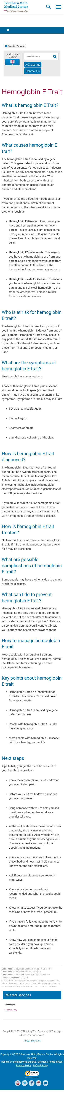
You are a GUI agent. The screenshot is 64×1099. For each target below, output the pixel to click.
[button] (12, 62)
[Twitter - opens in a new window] (25, 1083)
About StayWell (32, 1040)
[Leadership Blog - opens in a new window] (45, 1083)
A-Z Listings (32, 64)
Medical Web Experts (24, 1061)
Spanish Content (16, 46)
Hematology (11, 1010)
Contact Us (33, 71)
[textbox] (38, 56)
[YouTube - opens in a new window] (18, 1083)
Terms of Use (55, 1061)
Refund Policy (40, 1065)
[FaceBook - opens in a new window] (31, 1083)
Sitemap (42, 1061)
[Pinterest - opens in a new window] (38, 1083)
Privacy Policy (23, 1065)
